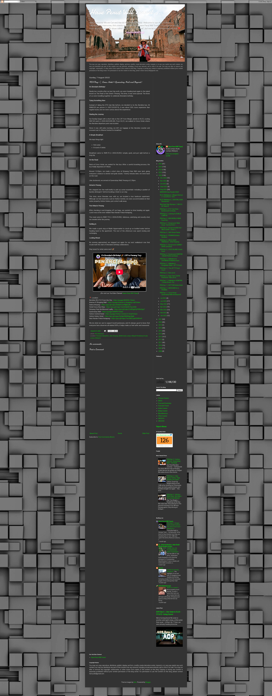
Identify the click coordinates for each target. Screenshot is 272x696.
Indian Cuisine (162, 408)
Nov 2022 (163, 181)
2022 (160, 175)
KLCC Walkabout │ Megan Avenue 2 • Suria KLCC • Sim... (171, 196)
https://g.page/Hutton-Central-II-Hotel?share (121, 314)
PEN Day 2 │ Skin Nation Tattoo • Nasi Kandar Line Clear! (173, 477)
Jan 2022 (163, 315)
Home (120, 433)
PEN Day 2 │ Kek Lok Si (167, 273)
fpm (135, 682)
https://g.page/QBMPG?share (112, 312)
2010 (160, 345)
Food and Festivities (164, 403)
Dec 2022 (163, 178)
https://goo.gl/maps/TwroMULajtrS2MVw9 (126, 318)
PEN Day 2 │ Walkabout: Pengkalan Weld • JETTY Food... (171, 264)
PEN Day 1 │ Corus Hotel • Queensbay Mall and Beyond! (170, 293)
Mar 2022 (163, 310)
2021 (160, 319)
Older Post (145, 433)
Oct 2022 (163, 184)
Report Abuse (161, 427)
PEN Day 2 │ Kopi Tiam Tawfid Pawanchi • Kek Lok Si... (170, 276)
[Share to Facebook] (115, 331)
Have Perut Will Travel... (124, 12)
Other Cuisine (162, 416)
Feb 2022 (163, 313)
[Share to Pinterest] (117, 331)
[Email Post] (104, 331)
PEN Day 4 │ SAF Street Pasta (170, 232)
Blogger (148, 682)
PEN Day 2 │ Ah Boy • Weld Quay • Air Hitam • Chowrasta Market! (174, 496)
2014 (160, 334)
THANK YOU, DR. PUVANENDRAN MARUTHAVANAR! (173, 550)
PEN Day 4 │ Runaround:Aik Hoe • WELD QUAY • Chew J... (171, 228)
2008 (160, 351)
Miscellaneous (99, 333)
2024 (160, 169)
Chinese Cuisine (163, 398)
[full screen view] (171, 435)
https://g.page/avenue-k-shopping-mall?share (124, 302)
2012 (160, 339)
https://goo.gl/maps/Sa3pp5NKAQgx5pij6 (119, 316)
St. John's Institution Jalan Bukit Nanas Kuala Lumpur (169, 545)
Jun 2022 (163, 301)
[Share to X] (113, 331)
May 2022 (163, 304)
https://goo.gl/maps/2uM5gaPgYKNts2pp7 (129, 309)
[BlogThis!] (111, 331)
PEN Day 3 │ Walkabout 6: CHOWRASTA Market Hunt (169, 259)
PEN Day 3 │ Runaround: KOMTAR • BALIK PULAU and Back (171, 255)
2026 (160, 164)
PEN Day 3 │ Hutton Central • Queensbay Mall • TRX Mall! (174, 461)
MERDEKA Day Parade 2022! (169, 192)
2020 (160, 322)
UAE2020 (161, 421)
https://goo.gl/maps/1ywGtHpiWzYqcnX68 (121, 307)
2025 (160, 167)
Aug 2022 (163, 189)
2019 (160, 325)
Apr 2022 (163, 307)
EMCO (160, 401)
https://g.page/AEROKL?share (124, 300)
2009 (160, 348)
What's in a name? (172, 587)
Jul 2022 (163, 298)
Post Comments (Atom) (106, 437)
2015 (160, 331)
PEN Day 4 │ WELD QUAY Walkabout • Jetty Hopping (169, 241)
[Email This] (109, 331)
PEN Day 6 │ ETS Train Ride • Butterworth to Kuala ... (169, 210)
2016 (160, 328)
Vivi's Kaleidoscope (164, 586)
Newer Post (94, 433)
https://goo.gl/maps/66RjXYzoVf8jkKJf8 (116, 305)
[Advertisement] (119, 414)
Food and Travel (163, 406)
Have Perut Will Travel (130, 293)
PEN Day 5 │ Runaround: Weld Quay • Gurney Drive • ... (170, 224)
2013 (160, 336)
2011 (160, 342)
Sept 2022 (164, 186)
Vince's (160, 568)
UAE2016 (161, 418)
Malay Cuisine (162, 411)
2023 (160, 172)
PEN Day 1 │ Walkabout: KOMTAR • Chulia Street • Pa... (171, 281)
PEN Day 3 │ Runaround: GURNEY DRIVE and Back (171, 245)
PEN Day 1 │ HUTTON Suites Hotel (171, 285)
